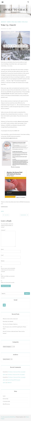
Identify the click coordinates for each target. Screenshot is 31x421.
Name (2, 249)
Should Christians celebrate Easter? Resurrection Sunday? (14, 332)
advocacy (3, 21)
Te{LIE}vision (23, 215)
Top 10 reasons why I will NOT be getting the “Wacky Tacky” (14, 327)
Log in (4, 396)
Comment (3, 230)
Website (2, 260)
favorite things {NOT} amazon (13, 379)
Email (2, 255)
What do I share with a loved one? (10, 318)
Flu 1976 (7, 215)
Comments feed (6, 401)
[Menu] (2, 2)
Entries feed (5, 398)
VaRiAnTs (9, 382)
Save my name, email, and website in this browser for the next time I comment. (8, 270)
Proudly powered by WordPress (8, 417)
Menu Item (4, 305)
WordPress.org (6, 404)
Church (9, 21)
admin (2, 211)
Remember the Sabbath (8, 321)
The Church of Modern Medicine (10, 324)
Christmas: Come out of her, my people (16, 371)
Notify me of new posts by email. (7, 282)
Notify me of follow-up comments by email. (8, 277)
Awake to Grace (15, 9)
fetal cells (14, 21)
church (19, 21)
